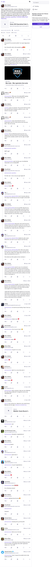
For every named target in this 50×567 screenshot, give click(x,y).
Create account (40, 23)
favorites (14, 32)
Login (41, 26)
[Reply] (3, 35)
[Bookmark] (22, 35)
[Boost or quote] (9, 35)
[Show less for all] (29, 1)
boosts (3, 32)
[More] (28, 36)
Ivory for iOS (16, 30)
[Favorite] (16, 35)
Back (4, 1)
